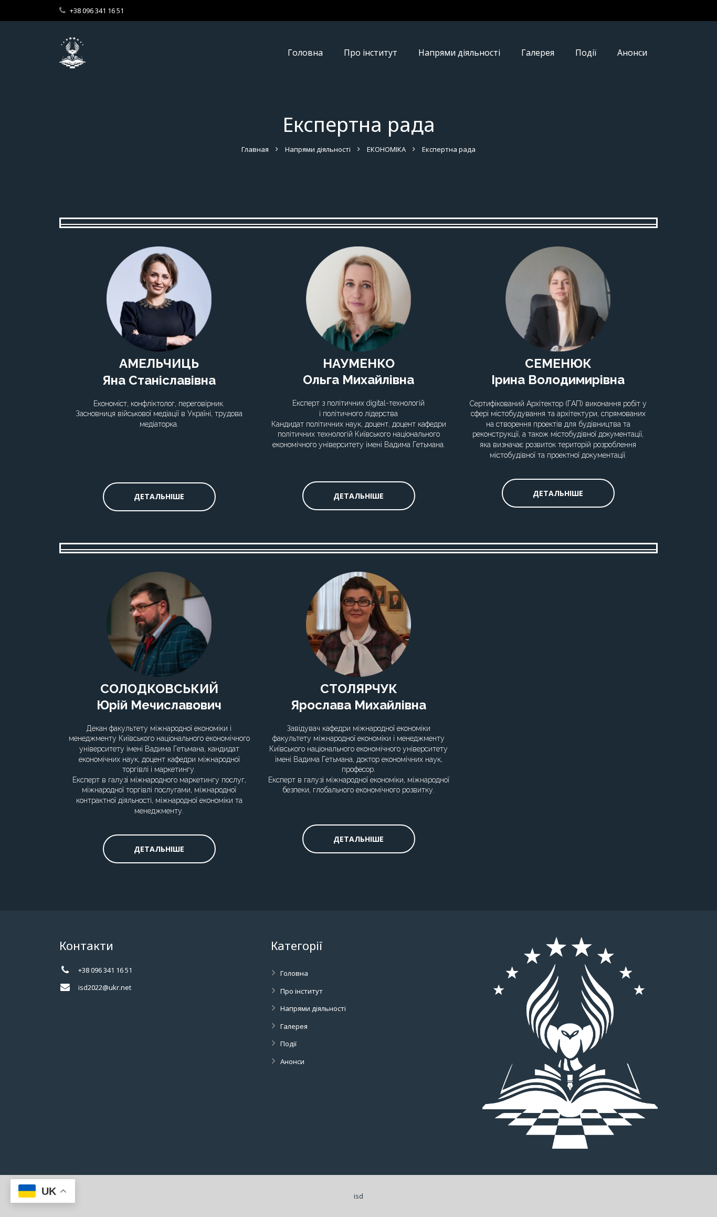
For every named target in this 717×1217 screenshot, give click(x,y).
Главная (255, 149)
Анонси (292, 1061)
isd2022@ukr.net (104, 987)
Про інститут (301, 991)
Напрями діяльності (318, 149)
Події (288, 1043)
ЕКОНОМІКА (386, 149)
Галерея (294, 1026)
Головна (294, 973)
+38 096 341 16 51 (97, 10)
